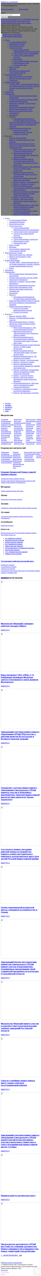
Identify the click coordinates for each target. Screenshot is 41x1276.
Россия (7, 403)
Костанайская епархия (13, 544)
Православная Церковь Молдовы (12, 491)
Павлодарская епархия (14, 546)
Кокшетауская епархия (14, 542)
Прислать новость (7, 9)
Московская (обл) (30, 452)
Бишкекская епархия (7, 565)
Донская (4, 440)
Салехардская (29, 459)
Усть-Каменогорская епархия (16, 552)
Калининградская (19, 423)
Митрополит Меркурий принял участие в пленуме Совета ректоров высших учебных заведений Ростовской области (20, 1027)
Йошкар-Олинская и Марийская (16, 454)
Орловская (29, 426)
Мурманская (18, 442)
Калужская (17, 424)
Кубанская (17, 431)
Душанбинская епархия (8, 567)
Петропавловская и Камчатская (30, 454)
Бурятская (4, 430)
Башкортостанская (7, 424)
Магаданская (17, 459)
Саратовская (30, 444)
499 (20, 1255)
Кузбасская (17, 433)
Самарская (29, 438)
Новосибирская (31, 421)
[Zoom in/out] (8, 1272)
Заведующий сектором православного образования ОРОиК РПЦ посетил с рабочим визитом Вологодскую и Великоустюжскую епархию (20, 735)
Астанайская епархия (13, 538)
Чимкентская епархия (13, 554)
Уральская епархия (12, 550)
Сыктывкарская (29, 461)
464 (16, 1255)
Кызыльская (17, 457)
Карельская (18, 426)
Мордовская (18, 440)
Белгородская (6, 426)
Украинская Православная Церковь (13, 478)
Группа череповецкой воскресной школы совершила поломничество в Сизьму (19, 909)
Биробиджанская (6, 455)
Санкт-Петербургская (31, 441)
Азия (7, 411)
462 (10, 1255)
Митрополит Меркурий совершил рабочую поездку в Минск (17, 624)
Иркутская (17, 421)
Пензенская (29, 428)
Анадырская (5, 454)
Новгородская (30, 419)
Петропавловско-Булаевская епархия (19, 548)
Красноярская (18, 430)
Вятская (3, 438)
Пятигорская (28, 457)
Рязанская (29, 437)
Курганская (17, 435)
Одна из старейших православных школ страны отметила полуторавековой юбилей (18, 1083)
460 (4, 1255)
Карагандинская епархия (14, 540)
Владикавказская (7, 461)
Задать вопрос (23, 9)
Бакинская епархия (7, 525)
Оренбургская (30, 424)
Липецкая (17, 438)
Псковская (29, 435)
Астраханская (5, 423)
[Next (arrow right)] (4, 1274)
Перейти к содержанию (9, 2)
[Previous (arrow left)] (2, 1274)
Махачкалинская (18, 464)
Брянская (4, 428)
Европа (8, 409)
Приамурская (30, 431)
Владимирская (6, 431)
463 (13, 1255)
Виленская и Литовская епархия (11, 499)
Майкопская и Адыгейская (17, 461)
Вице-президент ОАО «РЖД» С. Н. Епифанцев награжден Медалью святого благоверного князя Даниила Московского (19, 678)
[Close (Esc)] (2, 1272)
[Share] (4, 1272)
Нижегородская (19, 444)
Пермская (29, 430)
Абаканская (5, 452)
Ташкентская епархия (8, 569)
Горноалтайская (6, 462)
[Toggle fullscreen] (6, 1272)
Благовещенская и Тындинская (6, 458)
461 (7, 1255)
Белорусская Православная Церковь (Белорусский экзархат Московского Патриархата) (18, 481)
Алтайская (4, 419)
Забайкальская (6, 444)
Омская (28, 423)
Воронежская (5, 437)
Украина (8, 405)
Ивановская (18, 419)
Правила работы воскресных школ (18, 1195)
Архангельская (6, 421)
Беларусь (8, 407)
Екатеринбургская (7, 442)
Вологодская (5, 435)
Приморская (30, 433)
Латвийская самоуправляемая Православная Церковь (19, 508)
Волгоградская (6, 433)
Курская (16, 437)
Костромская (18, 428)
